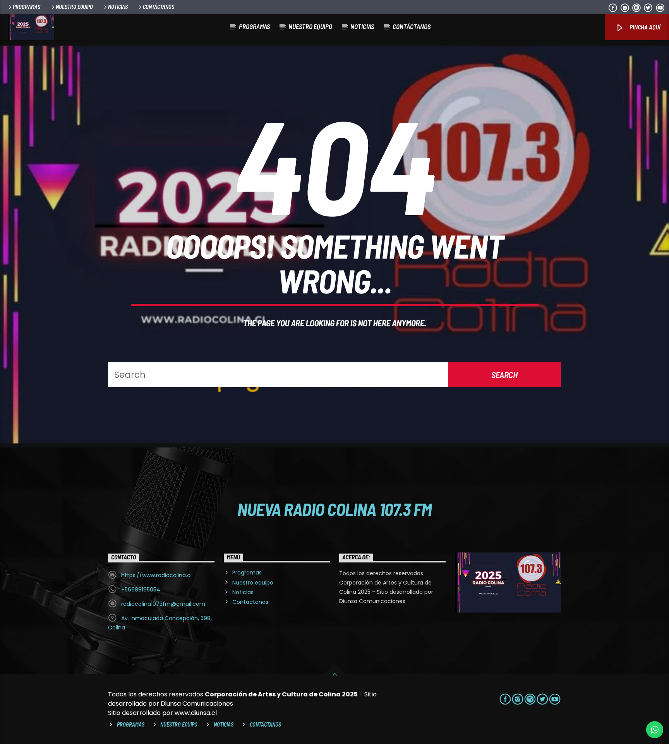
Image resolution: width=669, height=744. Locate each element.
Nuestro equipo (74, 6)
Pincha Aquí (644, 27)
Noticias (118, 6)
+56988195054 (140, 589)
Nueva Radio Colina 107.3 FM (334, 509)
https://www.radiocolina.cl (156, 575)
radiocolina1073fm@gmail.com (163, 604)
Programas (26, 6)
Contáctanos (158, 6)
